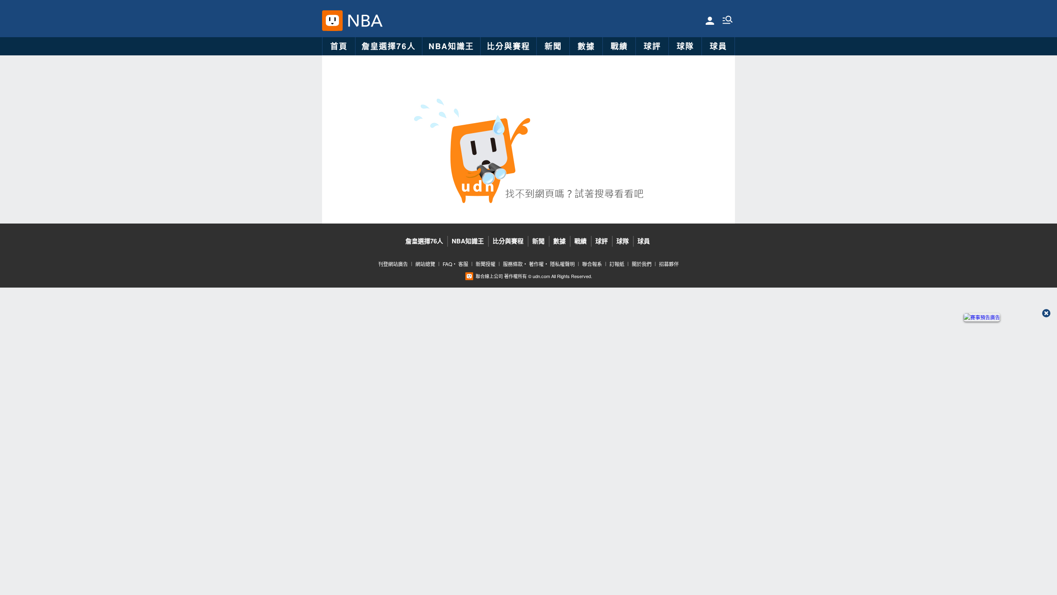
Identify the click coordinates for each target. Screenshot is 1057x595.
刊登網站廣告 (393, 263)
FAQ (447, 263)
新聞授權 (485, 263)
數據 (586, 46)
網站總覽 (425, 263)
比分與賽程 (508, 46)
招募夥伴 (669, 263)
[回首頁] (363, 20)
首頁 (339, 46)
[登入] (710, 20)
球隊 (685, 46)
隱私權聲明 (562, 263)
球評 (652, 46)
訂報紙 (616, 263)
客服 (463, 263)
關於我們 (642, 263)
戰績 (619, 46)
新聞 (553, 46)
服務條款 (513, 263)
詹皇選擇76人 (389, 46)
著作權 (536, 263)
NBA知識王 (451, 46)
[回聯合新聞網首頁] (332, 20)
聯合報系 (592, 263)
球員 (718, 46)
